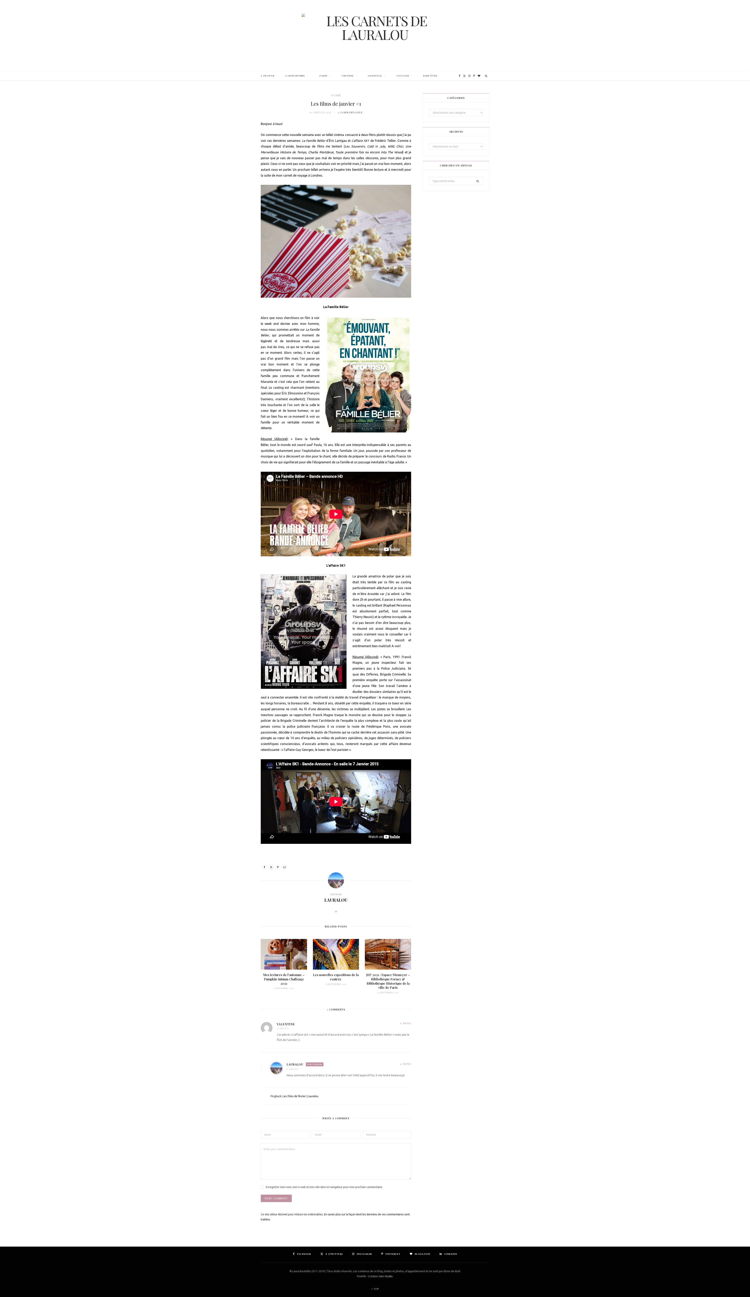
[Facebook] (264, 867)
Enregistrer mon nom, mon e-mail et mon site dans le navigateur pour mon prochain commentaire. (324, 1187)
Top (376, 1288)
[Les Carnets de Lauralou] (375, 35)
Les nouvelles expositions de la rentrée (336, 977)
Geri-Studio (386, 1276)
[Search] (486, 75)
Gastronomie (295, 75)
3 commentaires (350, 112)
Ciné (337, 95)
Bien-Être (430, 75)
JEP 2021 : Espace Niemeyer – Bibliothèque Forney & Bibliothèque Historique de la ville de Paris (388, 981)
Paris (323, 75)
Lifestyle (375, 75)
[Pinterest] (278, 867)
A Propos (267, 75)
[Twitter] (271, 867)
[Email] (284, 867)
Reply (407, 1023)
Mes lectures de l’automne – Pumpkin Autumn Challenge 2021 (283, 979)
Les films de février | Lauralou (300, 1096)
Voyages (402, 75)
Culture (348, 75)
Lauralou (335, 900)
